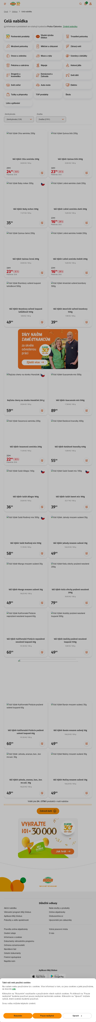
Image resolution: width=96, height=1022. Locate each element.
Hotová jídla (76, 65)
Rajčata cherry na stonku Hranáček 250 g (25, 400)
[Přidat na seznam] (42, 173)
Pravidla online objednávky (16, 929)
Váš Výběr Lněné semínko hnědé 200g (70, 259)
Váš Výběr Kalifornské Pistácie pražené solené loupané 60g (26, 732)
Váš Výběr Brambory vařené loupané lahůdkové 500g (25, 310)
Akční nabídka (10, 908)
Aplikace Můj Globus (13, 916)
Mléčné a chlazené (49, 46)
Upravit (76, 1016)
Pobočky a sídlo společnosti (16, 920)
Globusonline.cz (56, 916)
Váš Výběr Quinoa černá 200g (26, 259)
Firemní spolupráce (12, 957)
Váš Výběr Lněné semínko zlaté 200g (70, 209)
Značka (39, 114)
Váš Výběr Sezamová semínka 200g (26, 447)
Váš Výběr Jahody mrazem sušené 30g (70, 543)
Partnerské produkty (20, 36)
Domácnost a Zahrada (46, 75)
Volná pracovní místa (58, 929)
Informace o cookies (13, 937)
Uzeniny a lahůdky (79, 56)
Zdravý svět (76, 46)
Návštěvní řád (10, 949)
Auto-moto (45, 85)
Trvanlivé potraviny (79, 36)
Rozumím (18, 1016)
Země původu (10, 114)
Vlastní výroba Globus (47, 36)
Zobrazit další (46, 811)
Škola (68, 94)
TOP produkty (42, 94)
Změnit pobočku (70, 26)
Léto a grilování (13, 103)
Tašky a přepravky (19, 94)
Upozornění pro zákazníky (60, 920)
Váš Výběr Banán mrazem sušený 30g (70, 730)
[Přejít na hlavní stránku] (13, 4)
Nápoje (44, 65)
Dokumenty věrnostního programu (19, 941)
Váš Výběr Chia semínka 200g (25, 159)
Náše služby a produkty (59, 908)
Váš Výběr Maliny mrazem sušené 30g (70, 780)
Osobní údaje (10, 933)
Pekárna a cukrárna (20, 65)
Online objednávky (57, 912)
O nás (51, 933)
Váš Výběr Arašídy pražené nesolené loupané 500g (70, 640)
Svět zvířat (15, 85)
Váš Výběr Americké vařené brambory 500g (70, 310)
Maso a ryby (46, 56)
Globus (15, 12)
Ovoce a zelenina (18, 56)
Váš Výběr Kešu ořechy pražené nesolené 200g (70, 591)
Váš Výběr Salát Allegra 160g (26, 496)
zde (14, 989)
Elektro (74, 85)
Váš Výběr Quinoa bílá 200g (70, 159)
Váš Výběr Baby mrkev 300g (25, 209)
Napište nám (9, 961)
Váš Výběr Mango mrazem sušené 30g (26, 589)
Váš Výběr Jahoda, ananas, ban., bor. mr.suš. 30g (25, 781)
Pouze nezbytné (47, 1016)
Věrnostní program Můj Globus (17, 912)
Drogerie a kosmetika (15, 75)
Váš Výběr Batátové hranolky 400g (70, 447)
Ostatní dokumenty (12, 953)
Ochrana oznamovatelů (14, 945)
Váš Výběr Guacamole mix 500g (70, 400)
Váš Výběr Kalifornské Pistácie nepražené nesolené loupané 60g (26, 640)
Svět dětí (74, 75)
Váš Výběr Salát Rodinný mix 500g (25, 543)
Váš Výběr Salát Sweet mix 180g (70, 496)
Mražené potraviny (19, 46)
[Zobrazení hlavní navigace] (5, 3)
